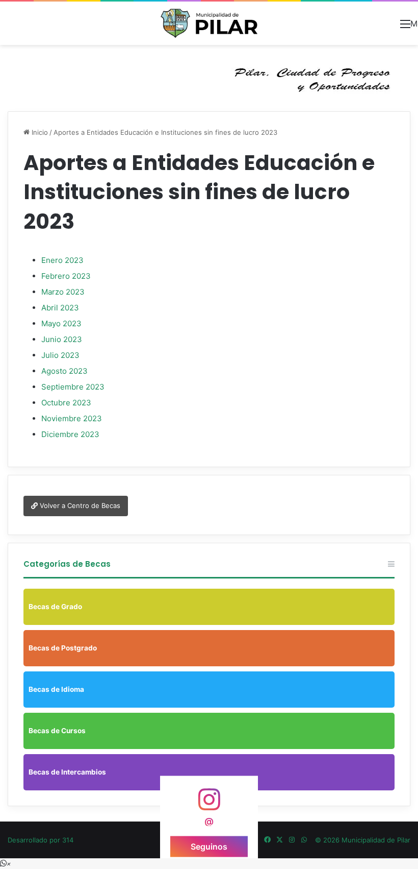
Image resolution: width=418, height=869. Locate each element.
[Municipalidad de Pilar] (209, 23)
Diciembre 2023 (70, 434)
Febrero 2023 (66, 276)
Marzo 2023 (63, 292)
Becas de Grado (55, 606)
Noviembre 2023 (71, 418)
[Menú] (405, 27)
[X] (279, 840)
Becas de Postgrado (63, 648)
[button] (5, 863)
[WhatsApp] (304, 840)
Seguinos (209, 846)
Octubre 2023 (66, 402)
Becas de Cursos (57, 731)
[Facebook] (267, 840)
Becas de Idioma (56, 689)
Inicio (39, 132)
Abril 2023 (60, 307)
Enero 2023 (62, 260)
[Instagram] (291, 840)
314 (67, 840)
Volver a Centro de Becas (79, 505)
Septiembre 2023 (72, 387)
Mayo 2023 (61, 323)
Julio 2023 (60, 355)
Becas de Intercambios (67, 772)
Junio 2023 (61, 339)
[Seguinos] (209, 804)
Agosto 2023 (64, 371)
